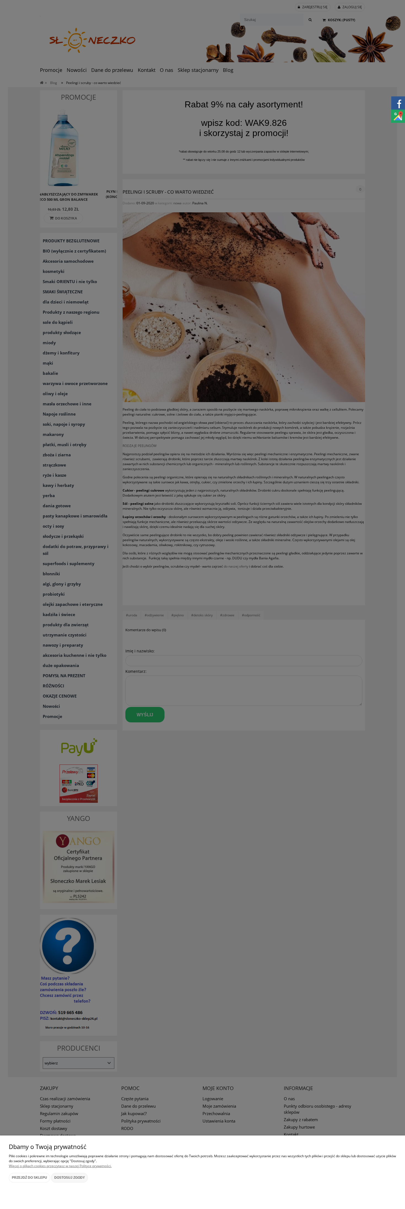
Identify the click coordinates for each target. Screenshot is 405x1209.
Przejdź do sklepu (29, 1178)
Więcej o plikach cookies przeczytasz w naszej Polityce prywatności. (60, 1166)
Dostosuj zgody (69, 1178)
